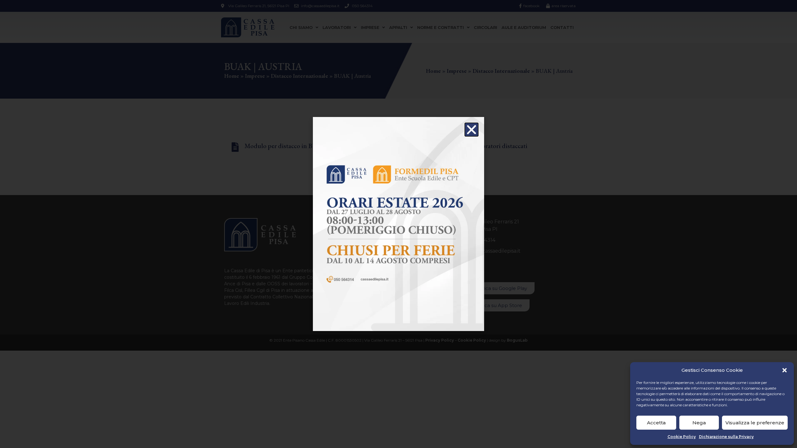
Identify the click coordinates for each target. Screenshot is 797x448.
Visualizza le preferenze (754, 423)
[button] (784, 370)
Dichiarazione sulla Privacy (726, 436)
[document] (398, 224)
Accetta (656, 423)
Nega (699, 423)
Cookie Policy (681, 436)
